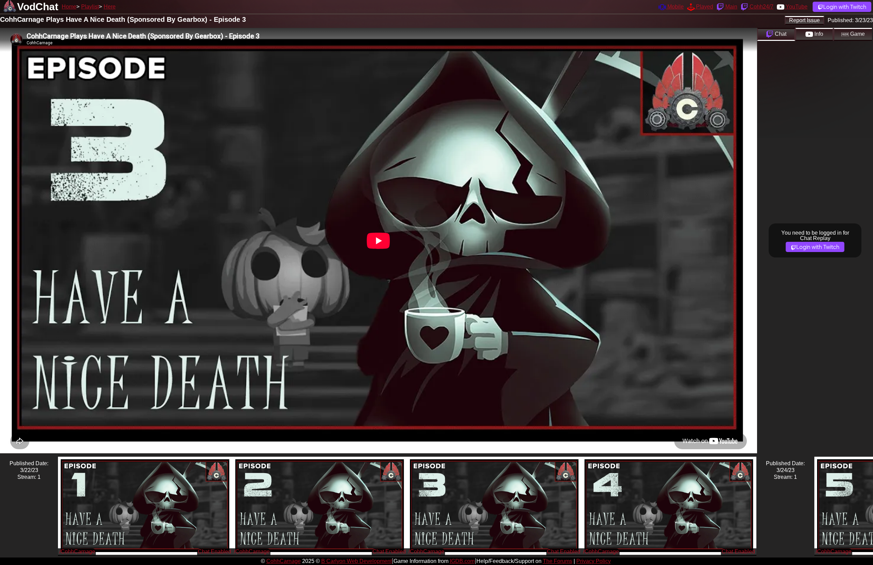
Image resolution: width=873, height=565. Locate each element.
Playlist (90, 7)
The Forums (557, 561)
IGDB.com (462, 561)
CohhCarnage (283, 561)
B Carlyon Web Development (356, 561)
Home (69, 7)
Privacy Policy (593, 561)
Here (110, 7)
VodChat (37, 6)
